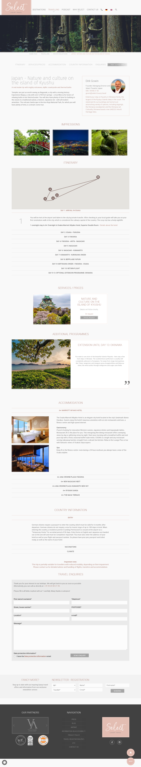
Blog (74, 723)
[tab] (70, 232)
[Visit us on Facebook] (112, 742)
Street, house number (22, 607)
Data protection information (25, 653)
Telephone (76, 599)
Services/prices (36, 64)
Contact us (92, 9)
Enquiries (101, 64)
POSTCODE (76, 607)
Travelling (53, 9)
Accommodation (57, 64)
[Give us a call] (102, 10)
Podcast (66, 9)
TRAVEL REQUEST (89, 318)
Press (74, 719)
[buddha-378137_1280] (109, 142)
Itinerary (20, 64)
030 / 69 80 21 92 (92, 90)
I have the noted (34, 656)
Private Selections (60, 54)
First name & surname (23, 599)
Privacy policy (74, 735)
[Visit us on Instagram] (119, 742)
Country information (80, 64)
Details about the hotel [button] (108, 225)
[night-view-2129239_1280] (70, 142)
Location (17, 615)
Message (18, 623)
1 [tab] (41, 386)
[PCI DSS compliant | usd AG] (43, 740)
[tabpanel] (70, 364)
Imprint (74, 727)
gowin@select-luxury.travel (96, 93)
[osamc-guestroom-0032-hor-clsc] (30, 429)
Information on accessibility (74, 731)
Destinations (39, 9)
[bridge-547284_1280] (32, 142)
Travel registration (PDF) (73, 739)
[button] (116, 10)
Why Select (78, 9)
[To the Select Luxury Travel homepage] (115, 727)
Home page (33, 54)
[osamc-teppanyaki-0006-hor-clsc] (30, 458)
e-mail (74, 615)
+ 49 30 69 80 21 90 (52, 586)
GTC (73, 743)
